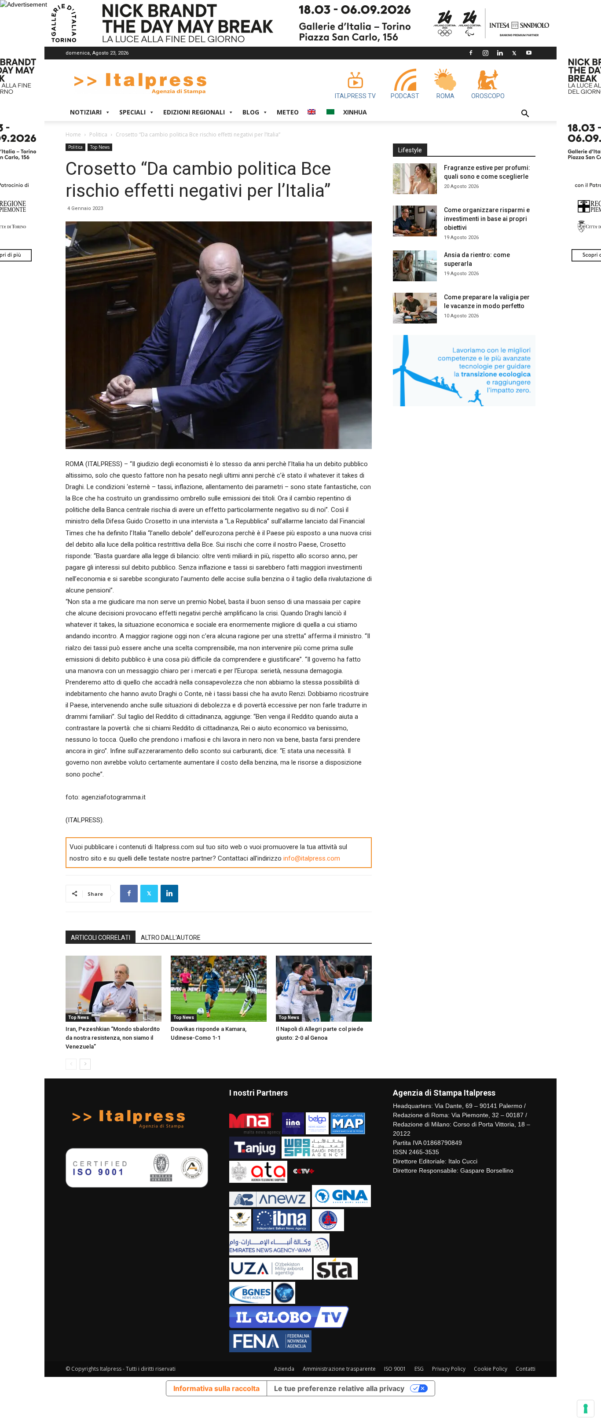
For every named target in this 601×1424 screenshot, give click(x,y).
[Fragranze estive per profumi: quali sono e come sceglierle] (415, 178)
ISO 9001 (395, 1368)
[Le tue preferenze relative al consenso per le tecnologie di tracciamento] (585, 1408)
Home (73, 134)
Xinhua (355, 112)
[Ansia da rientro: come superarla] (415, 265)
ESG (419, 1368)
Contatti (525, 1368)
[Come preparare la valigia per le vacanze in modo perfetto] (415, 308)
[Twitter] (514, 53)
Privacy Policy (448, 1368)
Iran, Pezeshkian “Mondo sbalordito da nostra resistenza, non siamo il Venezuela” (113, 1038)
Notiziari (86, 112)
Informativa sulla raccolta (216, 1388)
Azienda (284, 1368)
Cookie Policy (490, 1368)
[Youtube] (528, 53)
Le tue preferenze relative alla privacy (339, 1388)
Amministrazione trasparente (339, 1368)
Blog (250, 112)
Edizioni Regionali (194, 112)
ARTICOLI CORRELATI (100, 937)
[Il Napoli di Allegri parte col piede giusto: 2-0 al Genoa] (324, 989)
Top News (100, 147)
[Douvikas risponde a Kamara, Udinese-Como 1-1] (219, 989)
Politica (98, 134)
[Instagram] (485, 53)
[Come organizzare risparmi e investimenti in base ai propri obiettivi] (415, 221)
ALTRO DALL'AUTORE (171, 937)
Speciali (132, 112)
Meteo (288, 112)
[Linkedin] (499, 53)
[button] (524, 114)
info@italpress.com (311, 858)
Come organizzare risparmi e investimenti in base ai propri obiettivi (487, 218)
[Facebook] (470, 53)
